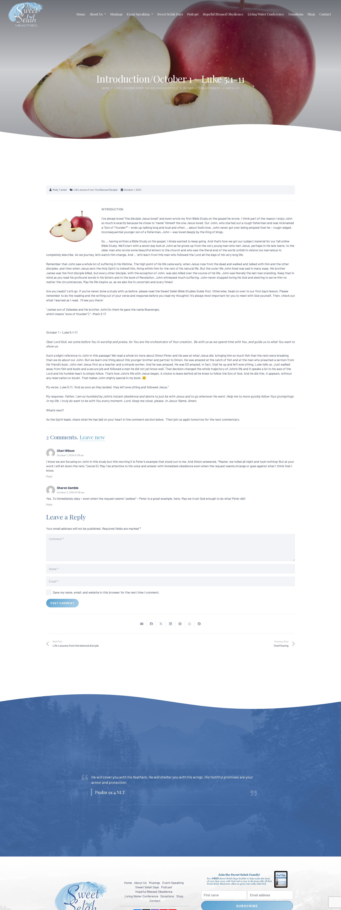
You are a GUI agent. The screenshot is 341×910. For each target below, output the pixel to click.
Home (106, 88)
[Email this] (142, 624)
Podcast (166, 887)
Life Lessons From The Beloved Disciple (146, 88)
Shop (179, 896)
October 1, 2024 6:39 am (70, 455)
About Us (140, 883)
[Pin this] (180, 624)
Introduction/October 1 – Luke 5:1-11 (211, 88)
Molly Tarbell (60, 190)
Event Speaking (173, 883)
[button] (105, 14)
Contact (154, 901)
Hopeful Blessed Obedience (153, 891)
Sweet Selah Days (147, 887)
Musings (154, 883)
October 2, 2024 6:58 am (70, 492)
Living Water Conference (141, 896)
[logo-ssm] (25, 14)
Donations (167, 896)
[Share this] (151, 624)
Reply (49, 476)
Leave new (92, 437)
